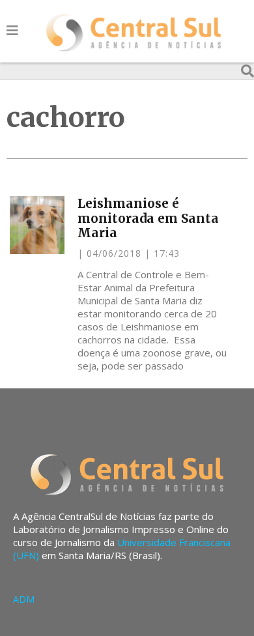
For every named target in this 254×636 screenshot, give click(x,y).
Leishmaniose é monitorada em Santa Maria (148, 218)
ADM (24, 599)
